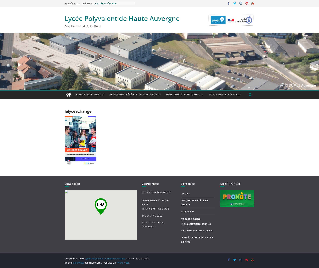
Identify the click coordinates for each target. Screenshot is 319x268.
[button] (102, 94)
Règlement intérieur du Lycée (196, 223)
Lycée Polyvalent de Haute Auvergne (122, 18)
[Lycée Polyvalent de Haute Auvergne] (69, 95)
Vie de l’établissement (88, 94)
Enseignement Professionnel (183, 94)
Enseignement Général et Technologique (133, 94)
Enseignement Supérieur (223, 94)
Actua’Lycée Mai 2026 (105, 3)
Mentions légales (190, 218)
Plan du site (187, 211)
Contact (185, 193)
